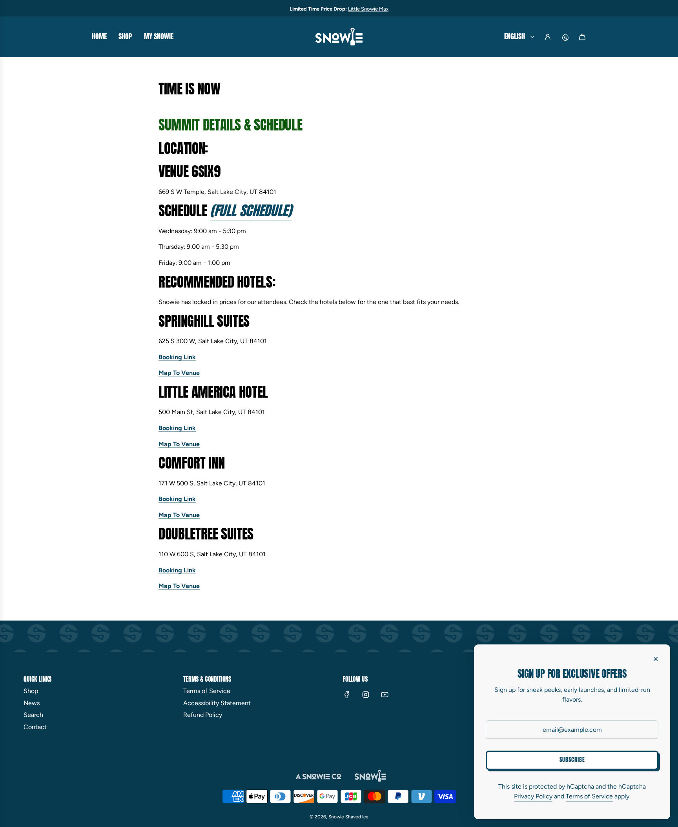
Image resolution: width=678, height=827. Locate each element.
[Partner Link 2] (370, 776)
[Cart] (582, 36)
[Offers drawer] (565, 36)
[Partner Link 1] (319, 776)
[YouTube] (384, 694)
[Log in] (547, 36)
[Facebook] (346, 694)
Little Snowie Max (368, 9)
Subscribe (572, 760)
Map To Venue (179, 372)
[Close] (655, 659)
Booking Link (177, 357)
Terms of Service (589, 796)
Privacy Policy (533, 796)
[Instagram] (365, 694)
